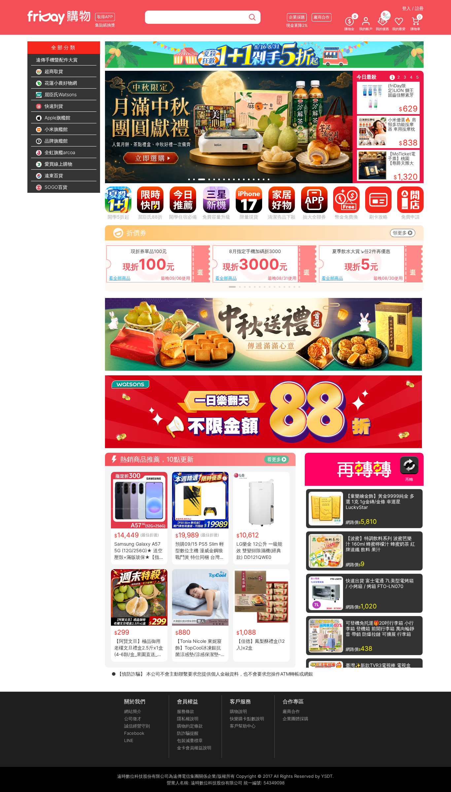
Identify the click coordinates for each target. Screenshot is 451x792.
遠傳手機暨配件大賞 (57, 60)
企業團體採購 (295, 718)
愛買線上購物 (57, 164)
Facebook (134, 733)
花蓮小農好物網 (60, 83)
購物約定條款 (190, 726)
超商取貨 (53, 71)
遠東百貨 (53, 175)
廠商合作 (291, 711)
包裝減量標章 (190, 740)
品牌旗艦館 (55, 141)
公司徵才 (132, 718)
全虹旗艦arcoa (59, 152)
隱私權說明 (187, 718)
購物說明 (238, 711)
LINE (128, 740)
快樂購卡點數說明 (247, 718)
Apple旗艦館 (56, 117)
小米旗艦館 (55, 129)
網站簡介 (132, 711)
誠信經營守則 (137, 726)
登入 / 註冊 (413, 8)
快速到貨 (53, 106)
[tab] (189, 179)
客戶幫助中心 (243, 726)
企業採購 (297, 17)
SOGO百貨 (55, 187)
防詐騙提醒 (187, 733)
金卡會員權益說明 (194, 747)
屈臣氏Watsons (60, 94)
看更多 (274, 459)
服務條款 (185, 711)
